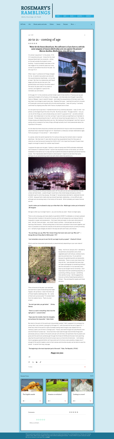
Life (29, 24)
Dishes (52, 24)
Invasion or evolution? (55, 394)
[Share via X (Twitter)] (33, 362)
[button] (91, 24)
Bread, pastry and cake (40, 24)
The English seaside (29, 394)
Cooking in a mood (79, 394)
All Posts (23, 24)
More (72, 24)
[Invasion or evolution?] (57, 385)
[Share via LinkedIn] (36, 362)
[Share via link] (40, 362)
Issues (58, 24)
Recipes (65, 24)
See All (91, 376)
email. (48, 437)
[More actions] (85, 35)
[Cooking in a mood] (82, 385)
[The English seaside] (32, 385)
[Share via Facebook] (29, 362)
